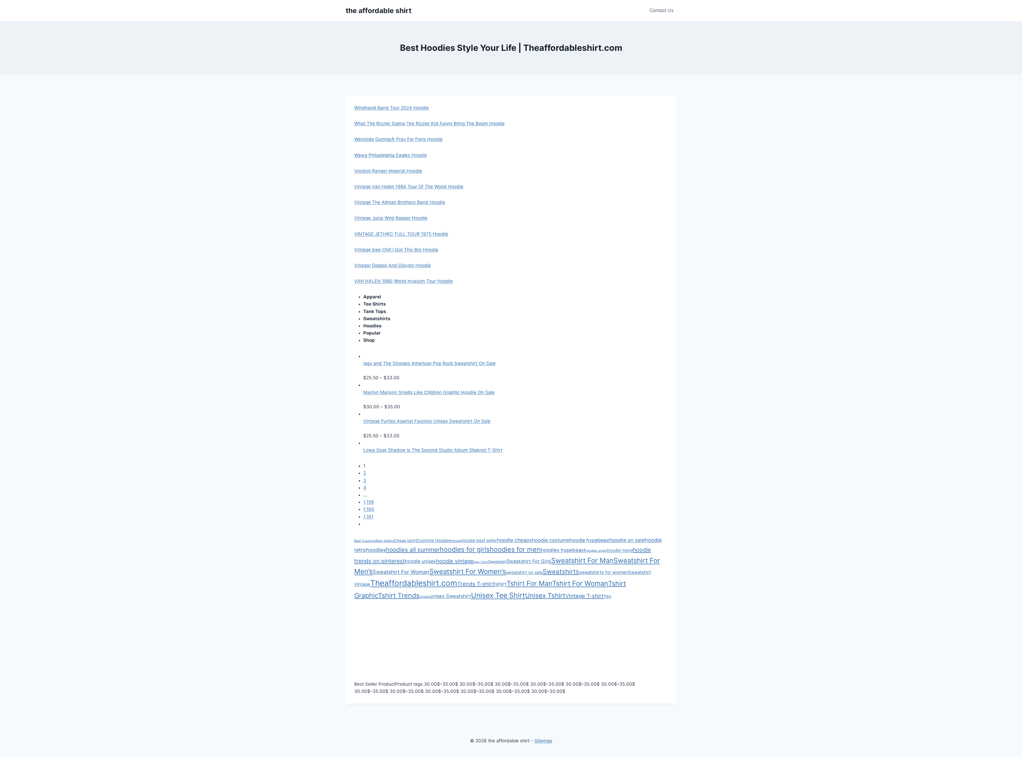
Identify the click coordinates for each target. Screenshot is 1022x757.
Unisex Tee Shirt (498, 595)
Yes (607, 596)
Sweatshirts (561, 571)
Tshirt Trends (398, 595)
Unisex (424, 597)
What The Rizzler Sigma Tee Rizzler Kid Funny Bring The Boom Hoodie (429, 123)
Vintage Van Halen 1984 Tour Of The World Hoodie (408, 186)
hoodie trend (620, 550)
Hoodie (456, 541)
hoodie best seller (479, 540)
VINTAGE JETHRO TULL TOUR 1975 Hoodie (401, 234)
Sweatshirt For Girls (528, 561)
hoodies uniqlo (596, 551)
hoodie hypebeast (590, 540)
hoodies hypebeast (563, 550)
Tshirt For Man (529, 583)
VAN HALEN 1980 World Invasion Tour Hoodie (403, 281)
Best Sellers (385, 541)
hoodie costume (551, 540)
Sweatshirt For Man (582, 560)
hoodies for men (515, 549)
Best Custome (365, 541)
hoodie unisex (420, 561)
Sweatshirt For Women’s (467, 571)
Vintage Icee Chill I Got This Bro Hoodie (396, 249)
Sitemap (543, 740)
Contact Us (662, 10)
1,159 (368, 502)
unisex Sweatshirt (450, 596)
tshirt (500, 584)
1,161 (368, 516)
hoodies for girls (465, 549)
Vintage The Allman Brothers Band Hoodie (399, 202)
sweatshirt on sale (524, 572)
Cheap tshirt (405, 540)
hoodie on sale (627, 540)
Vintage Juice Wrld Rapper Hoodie (390, 218)
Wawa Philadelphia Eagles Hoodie (390, 155)
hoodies (376, 550)
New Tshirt (480, 562)
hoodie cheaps (514, 540)
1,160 (368, 509)
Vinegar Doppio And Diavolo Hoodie (392, 265)
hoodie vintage (454, 561)
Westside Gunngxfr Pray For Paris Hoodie (398, 139)
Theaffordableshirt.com (413, 583)
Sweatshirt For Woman (401, 572)
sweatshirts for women (603, 572)
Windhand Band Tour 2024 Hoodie (391, 107)
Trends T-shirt (475, 584)
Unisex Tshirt (545, 595)
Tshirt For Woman (580, 583)
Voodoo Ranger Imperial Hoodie (388, 171)
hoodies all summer (413, 549)
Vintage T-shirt (584, 596)
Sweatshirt (497, 561)
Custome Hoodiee (434, 540)
